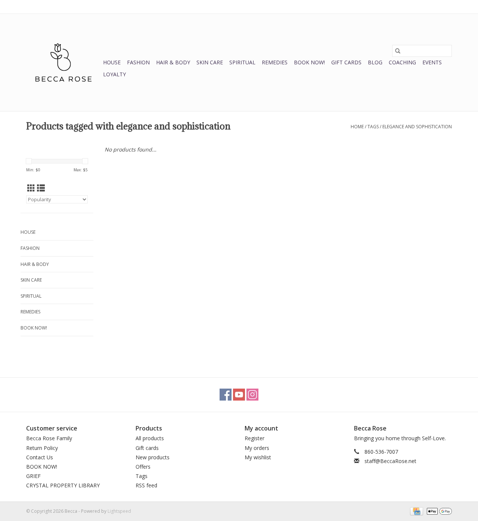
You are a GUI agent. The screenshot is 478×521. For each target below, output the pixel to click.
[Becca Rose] (63, 62)
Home (357, 126)
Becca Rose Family (49, 438)
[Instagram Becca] (252, 395)
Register (254, 438)
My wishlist (258, 457)
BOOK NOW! (309, 62)
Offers (143, 466)
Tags (373, 126)
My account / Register (429, 6)
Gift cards (346, 62)
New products (153, 457)
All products (150, 438)
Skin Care (209, 62)
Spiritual (242, 62)
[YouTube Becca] (239, 395)
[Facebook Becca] (226, 395)
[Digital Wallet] (438, 511)
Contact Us (39, 457)
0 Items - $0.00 (373, 6)
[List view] (41, 188)
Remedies (275, 62)
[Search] (397, 51)
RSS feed (146, 485)
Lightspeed (119, 511)
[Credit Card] (415, 511)
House (112, 62)
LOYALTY (114, 74)
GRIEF (33, 475)
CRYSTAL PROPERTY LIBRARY (63, 485)
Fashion (138, 62)
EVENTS (432, 62)
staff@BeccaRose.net (390, 461)
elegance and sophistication (417, 126)
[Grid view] (31, 188)
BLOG (375, 62)
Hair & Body (173, 62)
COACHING (402, 62)
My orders (257, 447)
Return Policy (42, 447)
